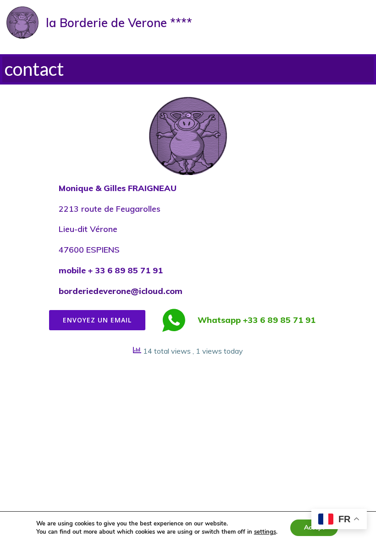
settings (265, 532)
